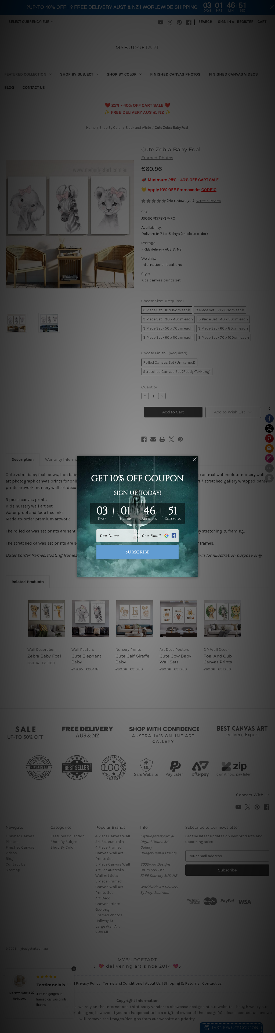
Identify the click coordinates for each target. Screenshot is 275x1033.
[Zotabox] (194, 572)
